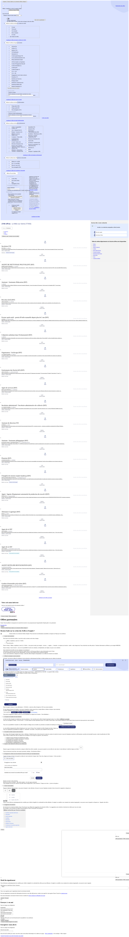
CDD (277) (14, 48)
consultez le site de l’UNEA (34, 208)
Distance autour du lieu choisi (10, 15)
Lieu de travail (6, 13)
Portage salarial (15, 80)
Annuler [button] (7, 935)
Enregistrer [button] (18, 935)
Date (5, 232)
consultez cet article (33, 189)
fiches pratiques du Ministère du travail (37, 895)
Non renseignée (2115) (16, 109)
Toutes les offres (15, 36)
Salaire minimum (11, 187)
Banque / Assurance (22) (17, 132)
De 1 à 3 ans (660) (16, 163)
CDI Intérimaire (15, 52)
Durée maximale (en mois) (25, 94)
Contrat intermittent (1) (16, 65)
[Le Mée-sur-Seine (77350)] (14, 10)
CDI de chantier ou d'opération (18, 61)
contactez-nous (64, 893)
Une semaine (14, 31)
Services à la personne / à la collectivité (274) (34, 145)
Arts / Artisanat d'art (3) (17, 130)
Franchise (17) (15, 77)
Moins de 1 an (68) (16, 161)
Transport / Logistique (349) (34, 151)
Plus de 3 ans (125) (16, 165)
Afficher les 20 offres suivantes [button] (45, 597)
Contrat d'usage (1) (16, 69)
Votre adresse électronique (6, 912)
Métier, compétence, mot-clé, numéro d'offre (12, 8)
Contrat (11, 42)
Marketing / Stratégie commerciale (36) (32, 136)
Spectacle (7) (31, 147)
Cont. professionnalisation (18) (18, 57)
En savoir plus (4, 625)
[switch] (8, 18)
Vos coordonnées (4, 910)
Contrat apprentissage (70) (17, 55)
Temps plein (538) (15, 106)
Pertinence (6, 231)
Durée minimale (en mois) (14, 94)
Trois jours (14, 29)
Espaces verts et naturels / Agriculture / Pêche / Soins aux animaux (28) (18, 147)
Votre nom (10, 910)
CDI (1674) (14, 46)
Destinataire (3, 907)
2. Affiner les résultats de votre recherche (12, 656)
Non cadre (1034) (15, 180)
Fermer (2, 626)
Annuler (2, 898)
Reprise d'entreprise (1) (17, 86)
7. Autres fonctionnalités (8, 785)
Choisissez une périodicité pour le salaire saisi (17, 190)
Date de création (11, 23)
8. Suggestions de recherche (9, 804)
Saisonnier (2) (15, 54)
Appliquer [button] (16, 40)
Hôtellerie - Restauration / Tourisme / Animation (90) (17, 150)
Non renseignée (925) (16, 167)
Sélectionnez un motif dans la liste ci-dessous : (10, 885)
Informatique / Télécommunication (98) (33, 131)
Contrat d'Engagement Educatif (18, 63)
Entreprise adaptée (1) (34, 193)
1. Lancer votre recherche (9, 636)
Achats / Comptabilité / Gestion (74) (16, 127)
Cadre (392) (14, 178)
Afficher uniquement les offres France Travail (20, 21)
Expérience (11, 157)
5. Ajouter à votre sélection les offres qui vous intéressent (15, 743)
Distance (5, 233)
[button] (45, 248)
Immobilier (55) (31, 127)
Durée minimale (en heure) (14, 114)
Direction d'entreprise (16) (17, 143)
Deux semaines (15, 32)
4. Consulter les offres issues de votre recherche (13, 731)
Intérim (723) (14, 50)
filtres (11, 173)
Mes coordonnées (49, 933)
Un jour (13, 27)
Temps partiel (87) (15, 108)
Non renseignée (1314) (15, 183)
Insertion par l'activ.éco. (17, 78)
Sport (29, 149)
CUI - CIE (14, 73)
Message (2, 915)
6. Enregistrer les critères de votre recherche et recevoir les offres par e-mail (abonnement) (21, 753)
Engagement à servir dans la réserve (19, 75)
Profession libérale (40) (17, 84)
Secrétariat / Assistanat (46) (34, 142)
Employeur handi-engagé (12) (15, 206)
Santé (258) (30, 140)
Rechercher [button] (120, 5)
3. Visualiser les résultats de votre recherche (12, 716)
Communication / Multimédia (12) (15, 139)
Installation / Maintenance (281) (35, 133)
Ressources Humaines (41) (34, 138)
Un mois (13, 34)
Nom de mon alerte (5, 929)
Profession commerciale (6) (17, 82)
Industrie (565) (31, 128)
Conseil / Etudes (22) (16, 142)
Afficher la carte (10, 236)
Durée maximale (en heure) (26, 114)
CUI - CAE (14, 71)
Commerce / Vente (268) (17, 137)
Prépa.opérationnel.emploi (17, 59)
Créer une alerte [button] (45, 117)
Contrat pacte (14, 67)
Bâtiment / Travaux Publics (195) (16, 134)
